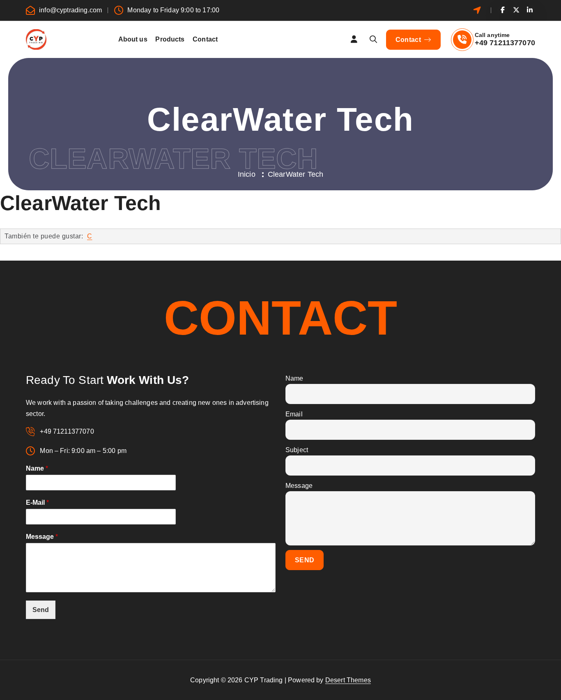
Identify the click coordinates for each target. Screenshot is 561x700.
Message (42, 536)
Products (169, 39)
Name (37, 468)
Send (40, 609)
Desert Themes (348, 680)
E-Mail (37, 502)
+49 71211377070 (505, 43)
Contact (205, 39)
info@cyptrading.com (70, 10)
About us (132, 39)
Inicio (246, 174)
